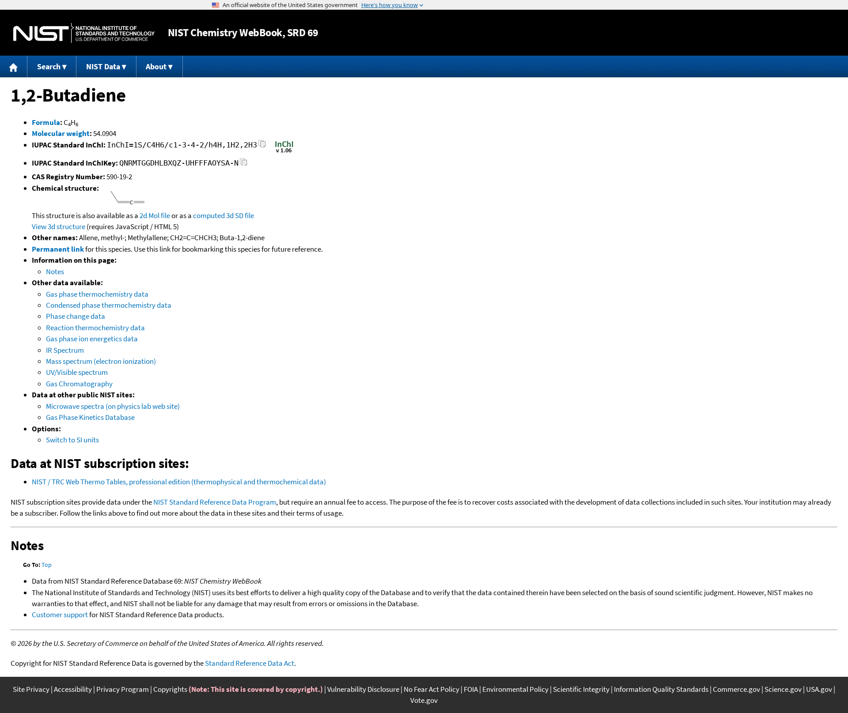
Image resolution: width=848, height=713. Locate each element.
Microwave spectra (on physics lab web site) (113, 406)
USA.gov (819, 689)
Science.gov (783, 689)
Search (49, 66)
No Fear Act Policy (431, 689)
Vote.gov (424, 700)
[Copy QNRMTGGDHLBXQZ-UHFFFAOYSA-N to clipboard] (243, 164)
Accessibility (73, 689)
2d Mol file (155, 215)
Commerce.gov (736, 689)
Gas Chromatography (79, 384)
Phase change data (75, 316)
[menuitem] (13, 66)
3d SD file (240, 215)
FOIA (471, 689)
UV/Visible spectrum (77, 372)
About (156, 66)
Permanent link (58, 249)
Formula (46, 122)
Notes (55, 271)
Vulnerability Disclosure (363, 689)
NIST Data (103, 66)
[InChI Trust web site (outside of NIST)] (284, 152)
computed (209, 215)
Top (47, 565)
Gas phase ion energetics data (92, 338)
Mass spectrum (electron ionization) (101, 361)
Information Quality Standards (661, 689)
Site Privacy (31, 689)
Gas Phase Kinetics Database (90, 417)
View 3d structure (58, 226)
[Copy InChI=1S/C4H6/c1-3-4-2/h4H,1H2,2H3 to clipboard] (262, 146)
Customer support (60, 614)
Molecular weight (61, 133)
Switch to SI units (72, 440)
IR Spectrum (65, 350)
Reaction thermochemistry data (95, 327)
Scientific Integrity (581, 689)
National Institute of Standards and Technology (84, 33)
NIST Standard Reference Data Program (214, 502)
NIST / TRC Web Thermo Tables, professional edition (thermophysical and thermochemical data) (179, 482)
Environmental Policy (515, 689)
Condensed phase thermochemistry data (108, 305)
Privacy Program (122, 689)
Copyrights (170, 689)
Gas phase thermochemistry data (97, 294)
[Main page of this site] (13, 66)
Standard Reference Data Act (249, 663)
